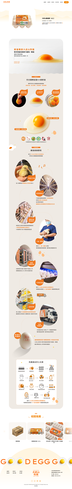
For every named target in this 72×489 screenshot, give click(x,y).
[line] (37, 481)
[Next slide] (68, 431)
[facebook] (32, 481)
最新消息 (53, 2)
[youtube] (40, 481)
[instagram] (35, 481)
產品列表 (49, 2)
